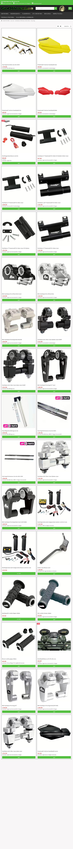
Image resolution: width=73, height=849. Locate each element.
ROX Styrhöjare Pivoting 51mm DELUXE (12, 339)
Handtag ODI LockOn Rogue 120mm (11, 613)
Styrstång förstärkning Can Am (10, 430)
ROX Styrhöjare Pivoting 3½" (9, 705)
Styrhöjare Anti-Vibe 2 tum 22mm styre (12, 751)
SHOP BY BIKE (4, 13)
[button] (70, 8)
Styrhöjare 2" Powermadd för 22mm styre (48, 248)
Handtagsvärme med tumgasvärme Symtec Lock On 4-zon (52, 522)
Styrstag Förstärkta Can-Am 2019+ (11, 64)
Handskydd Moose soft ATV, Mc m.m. (47, 659)
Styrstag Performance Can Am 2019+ (47, 430)
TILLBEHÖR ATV (26, 13)
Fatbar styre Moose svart (44, 567)
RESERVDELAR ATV (15, 13)
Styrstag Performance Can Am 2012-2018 (12, 476)
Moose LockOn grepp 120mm (9, 659)
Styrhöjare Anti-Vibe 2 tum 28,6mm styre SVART (50, 339)
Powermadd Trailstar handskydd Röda (47, 110)
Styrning (33, 20)
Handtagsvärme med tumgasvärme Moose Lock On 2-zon (16, 567)
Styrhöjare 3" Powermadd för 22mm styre (12, 202)
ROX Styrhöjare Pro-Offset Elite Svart (11, 294)
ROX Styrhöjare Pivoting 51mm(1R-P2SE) (48, 705)
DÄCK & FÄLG (47, 13)
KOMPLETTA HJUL (57, 13)
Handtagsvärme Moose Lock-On (10, 156)
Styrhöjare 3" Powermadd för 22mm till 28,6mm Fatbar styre (53, 156)
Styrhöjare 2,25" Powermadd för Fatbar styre (49, 202)
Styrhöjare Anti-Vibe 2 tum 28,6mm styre (48, 476)
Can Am (12, 20)
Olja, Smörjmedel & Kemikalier (24, 17)
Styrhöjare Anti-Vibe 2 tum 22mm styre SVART (14, 385)
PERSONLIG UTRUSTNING (7, 17)
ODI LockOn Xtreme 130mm (44, 613)
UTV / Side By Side (37, 13)
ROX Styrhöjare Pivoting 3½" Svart (46, 385)
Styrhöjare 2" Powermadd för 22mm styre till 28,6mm (15, 248)
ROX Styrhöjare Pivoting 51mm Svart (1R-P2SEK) (14, 522)
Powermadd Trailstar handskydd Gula (47, 64)
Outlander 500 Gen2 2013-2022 (22, 20)
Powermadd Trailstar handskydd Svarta (48, 751)
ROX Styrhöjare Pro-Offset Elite (46, 294)
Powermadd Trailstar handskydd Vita (11, 110)
